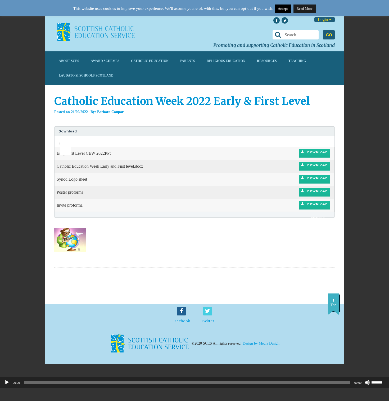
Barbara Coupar (110, 112)
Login (323, 19)
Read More (305, 9)
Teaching (297, 61)
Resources (267, 61)
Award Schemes (105, 61)
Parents (187, 61)
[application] (62, 141)
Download (317, 152)
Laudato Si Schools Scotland (86, 75)
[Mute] (367, 382)
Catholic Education (150, 61)
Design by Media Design (261, 343)
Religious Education (226, 61)
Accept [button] (283, 9)
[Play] (7, 382)
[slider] (63, 140)
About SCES (69, 61)
